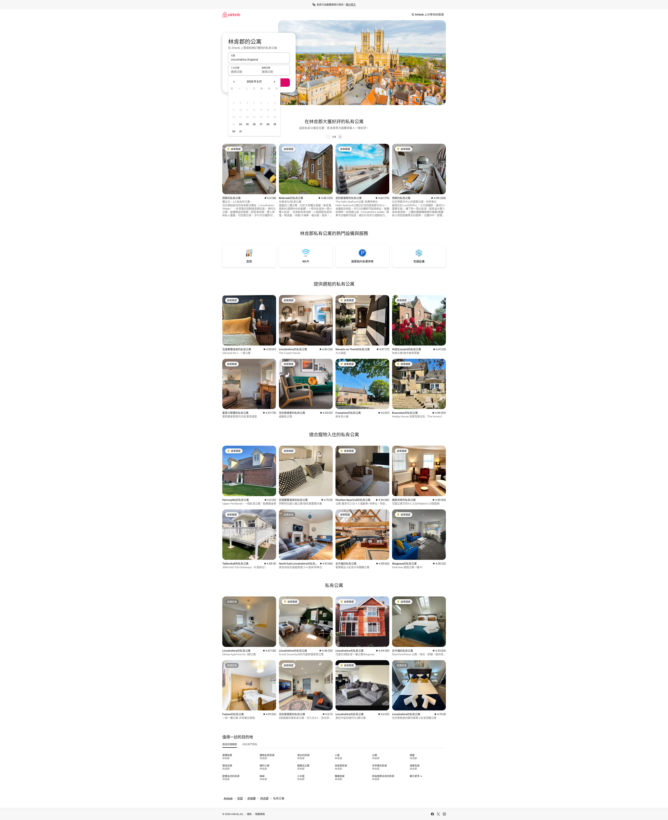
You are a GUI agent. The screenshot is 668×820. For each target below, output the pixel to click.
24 (240, 124)
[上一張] (328, 137)
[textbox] (243, 72)
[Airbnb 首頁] (231, 14)
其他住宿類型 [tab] (229, 744)
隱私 (249, 814)
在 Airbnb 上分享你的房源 (427, 14)
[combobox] (259, 59)
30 (233, 131)
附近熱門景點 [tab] (250, 744)
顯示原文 (351, 4)
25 (247, 124)
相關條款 (260, 814)
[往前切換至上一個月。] (234, 82)
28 (268, 124)
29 (274, 124)
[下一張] (340, 137)
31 (240, 131)
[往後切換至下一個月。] (274, 82)
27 (261, 124)
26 (254, 124)
